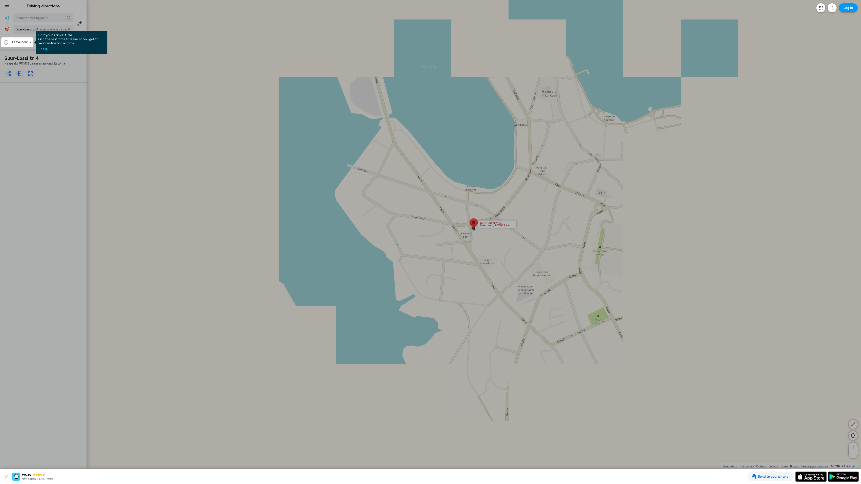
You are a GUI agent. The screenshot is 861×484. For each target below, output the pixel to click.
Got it (42, 49)
